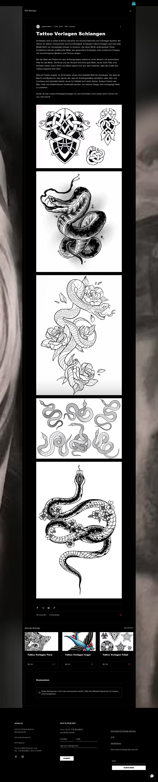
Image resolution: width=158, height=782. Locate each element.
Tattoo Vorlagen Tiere (40, 655)
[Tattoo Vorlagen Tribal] (116, 641)
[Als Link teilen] (54, 608)
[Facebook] (16, 756)
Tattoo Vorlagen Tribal (115, 655)
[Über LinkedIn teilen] (49, 608)
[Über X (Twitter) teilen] (43, 608)
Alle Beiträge (30, 10)
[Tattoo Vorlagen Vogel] (79, 641)
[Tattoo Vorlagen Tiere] (41, 641)
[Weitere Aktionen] (120, 26)
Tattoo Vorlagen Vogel (78, 655)
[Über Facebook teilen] (37, 608)
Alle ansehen (128, 628)
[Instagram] (22, 756)
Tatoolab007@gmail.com (25, 748)
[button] (134, 3)
